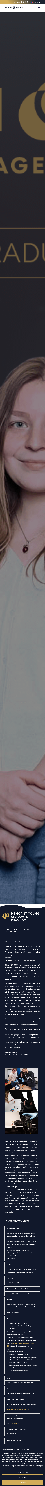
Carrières (16, 2)
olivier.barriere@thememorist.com (18, 1410)
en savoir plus (15, 1423)
